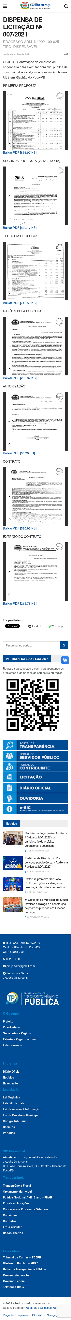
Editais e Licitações (16, 1203)
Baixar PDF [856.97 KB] (19, 152)
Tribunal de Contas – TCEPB (22, 1257)
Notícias (8, 1077)
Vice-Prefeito (11, 1027)
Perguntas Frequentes (15, 1315)
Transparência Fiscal (17, 1185)
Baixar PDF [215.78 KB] (19, 603)
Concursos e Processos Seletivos (25, 1209)
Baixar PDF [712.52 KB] (19, 302)
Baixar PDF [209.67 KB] (19, 378)
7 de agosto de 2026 (38, 850)
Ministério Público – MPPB (20, 1263)
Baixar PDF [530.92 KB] (19, 528)
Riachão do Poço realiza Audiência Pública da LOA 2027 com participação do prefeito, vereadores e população (46, 839)
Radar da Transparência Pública (24, 1269)
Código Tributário (15, 1121)
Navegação (10, 1083)
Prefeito (8, 1021)
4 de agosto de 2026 (38, 871)
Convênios (10, 1215)
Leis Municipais (13, 1103)
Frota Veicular (12, 1227)
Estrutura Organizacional (19, 1039)
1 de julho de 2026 (36, 892)
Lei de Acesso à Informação (21, 1109)
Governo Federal (14, 1281)
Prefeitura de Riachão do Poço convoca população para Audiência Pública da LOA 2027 (46, 862)
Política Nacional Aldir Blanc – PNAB (27, 1197)
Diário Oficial (11, 1071)
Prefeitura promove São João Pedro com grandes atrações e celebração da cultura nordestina (44, 883)
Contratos (9, 1221)
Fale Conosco (12, 1045)
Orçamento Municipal (17, 1191)
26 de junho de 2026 (37, 917)
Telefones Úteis (13, 1287)
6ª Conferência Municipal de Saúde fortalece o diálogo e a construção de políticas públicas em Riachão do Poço (46, 905)
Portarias (9, 1133)
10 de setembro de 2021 (17, 54)
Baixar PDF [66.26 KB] (19, 453)
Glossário (37, 1315)
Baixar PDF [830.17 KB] (19, 227)
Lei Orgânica (11, 1097)
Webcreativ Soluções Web (41, 1308)
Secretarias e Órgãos (17, 1033)
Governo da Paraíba (16, 1275)
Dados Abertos (13, 1233)
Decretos (9, 1127)
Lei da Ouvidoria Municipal (21, 1115)
